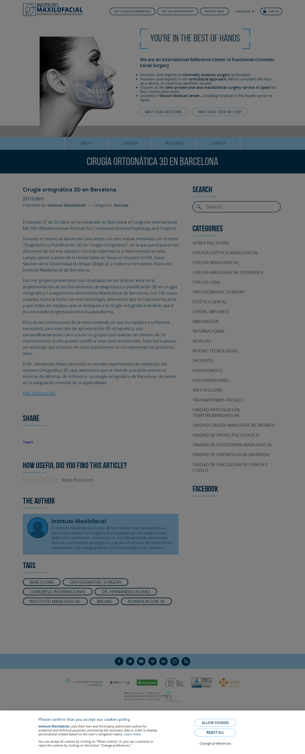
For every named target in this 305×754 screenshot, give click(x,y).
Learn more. (132, 734)
